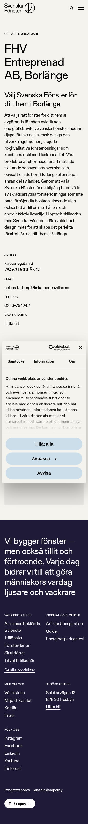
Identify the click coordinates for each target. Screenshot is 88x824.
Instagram (13, 738)
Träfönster (13, 638)
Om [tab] (72, 361)
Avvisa (44, 473)
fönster (34, 115)
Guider (52, 631)
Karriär (10, 708)
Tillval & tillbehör (19, 660)
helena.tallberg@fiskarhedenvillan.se (36, 288)
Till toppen (17, 803)
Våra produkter (18, 615)
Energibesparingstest (65, 639)
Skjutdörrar (14, 653)
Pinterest (12, 768)
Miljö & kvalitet (18, 700)
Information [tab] (44, 361)
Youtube (11, 761)
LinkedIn (12, 753)
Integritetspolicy (17, 790)
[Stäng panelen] (80, 347)
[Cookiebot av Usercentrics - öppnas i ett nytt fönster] (51, 348)
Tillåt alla (44, 444)
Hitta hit (11, 323)
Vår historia (14, 693)
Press (9, 715)
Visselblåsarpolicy (48, 790)
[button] (71, 8)
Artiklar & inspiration (64, 624)
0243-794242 (17, 305)
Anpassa (41, 458)
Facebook (13, 746)
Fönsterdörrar (17, 645)
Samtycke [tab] (16, 361)
